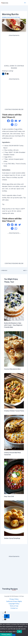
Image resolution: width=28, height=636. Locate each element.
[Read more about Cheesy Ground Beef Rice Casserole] (14, 432)
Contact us (14, 608)
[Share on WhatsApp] (16, 124)
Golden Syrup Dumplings (12, 538)
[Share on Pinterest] (12, 120)
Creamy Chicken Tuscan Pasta (14, 411)
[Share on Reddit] (12, 124)
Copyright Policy (14, 603)
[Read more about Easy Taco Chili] (14, 476)
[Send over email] (7, 74)
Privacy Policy (14, 599)
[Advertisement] (14, 51)
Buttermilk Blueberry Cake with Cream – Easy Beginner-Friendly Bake (13, 325)
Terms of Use (14, 606)
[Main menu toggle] (25, 2)
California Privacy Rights (14, 601)
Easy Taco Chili (9, 496)
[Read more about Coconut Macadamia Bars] (14, 349)
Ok (19, 631)
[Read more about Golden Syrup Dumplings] (14, 518)
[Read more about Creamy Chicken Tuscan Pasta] (14, 390)
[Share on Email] (16, 120)
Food (19, 17)
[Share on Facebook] (5, 74)
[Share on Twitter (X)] (19, 120)
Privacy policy (6, 634)
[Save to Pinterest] (3, 74)
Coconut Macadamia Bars (12, 369)
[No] (13, 635)
